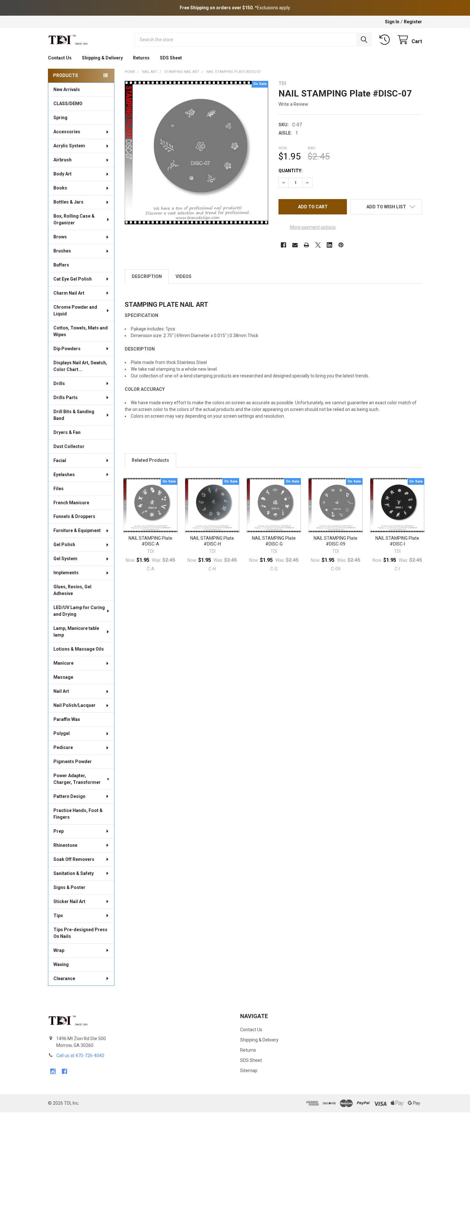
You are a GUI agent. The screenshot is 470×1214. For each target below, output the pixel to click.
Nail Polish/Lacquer (74, 705)
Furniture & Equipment (77, 530)
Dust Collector (68, 446)
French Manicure (71, 502)
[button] (386, 206)
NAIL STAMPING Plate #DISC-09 (335, 541)
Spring (60, 117)
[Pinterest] (341, 245)
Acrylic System (69, 145)
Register (413, 21)
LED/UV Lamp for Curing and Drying (79, 611)
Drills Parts (65, 397)
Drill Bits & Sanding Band (73, 415)
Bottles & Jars (68, 202)
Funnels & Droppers (74, 516)
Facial (59, 460)
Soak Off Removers (73, 859)
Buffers (61, 264)
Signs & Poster (69, 887)
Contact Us (60, 57)
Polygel (61, 733)
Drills (59, 383)
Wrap (58, 950)
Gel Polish (64, 544)
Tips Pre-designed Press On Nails (80, 933)
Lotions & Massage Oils (78, 649)
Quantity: (290, 170)
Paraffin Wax (66, 719)
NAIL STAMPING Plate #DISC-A (150, 541)
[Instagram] (53, 1071)
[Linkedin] (329, 245)
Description (147, 276)
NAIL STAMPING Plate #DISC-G (274, 541)
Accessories (66, 131)
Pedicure (63, 747)
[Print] (306, 245)
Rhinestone (65, 845)
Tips (58, 915)
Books (60, 187)
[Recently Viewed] (386, 40)
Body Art (62, 173)
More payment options (313, 227)
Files (58, 488)
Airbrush (62, 159)
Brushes (62, 250)
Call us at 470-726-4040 (80, 1055)
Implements (66, 572)
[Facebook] (283, 245)
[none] (196, 152)
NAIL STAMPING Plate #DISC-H (212, 541)
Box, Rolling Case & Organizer (74, 219)
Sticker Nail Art (69, 901)
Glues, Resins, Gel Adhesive (72, 590)
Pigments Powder (72, 761)
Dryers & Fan (67, 432)
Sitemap (248, 1070)
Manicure (63, 663)
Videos (184, 276)
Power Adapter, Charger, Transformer (77, 779)
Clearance (64, 978)
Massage (63, 677)
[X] (318, 245)
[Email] (295, 245)
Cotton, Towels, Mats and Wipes (80, 331)
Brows (60, 236)
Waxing (61, 964)
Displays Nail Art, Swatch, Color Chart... (80, 366)
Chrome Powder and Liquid (75, 310)
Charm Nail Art (68, 293)
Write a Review (293, 104)
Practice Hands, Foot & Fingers (78, 814)
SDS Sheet (171, 57)
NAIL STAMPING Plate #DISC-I (397, 541)
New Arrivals (66, 89)
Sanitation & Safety (73, 873)
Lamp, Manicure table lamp (76, 632)
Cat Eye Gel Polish (72, 279)
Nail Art (61, 691)
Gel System (65, 558)
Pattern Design (69, 796)
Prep (58, 831)
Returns (141, 57)
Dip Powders (67, 348)
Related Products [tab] (150, 460)
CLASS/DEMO (67, 103)
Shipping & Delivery (102, 57)
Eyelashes (64, 474)
